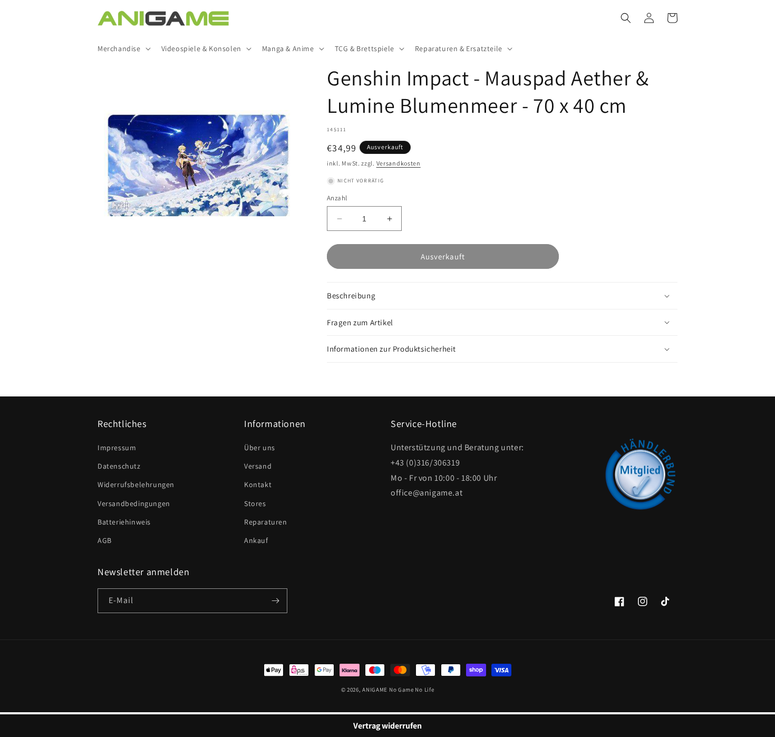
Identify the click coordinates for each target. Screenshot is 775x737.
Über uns (259, 447)
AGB (105, 540)
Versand (258, 466)
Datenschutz (119, 466)
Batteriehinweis (124, 522)
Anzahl (337, 197)
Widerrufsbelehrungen (136, 484)
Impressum (117, 447)
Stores (255, 503)
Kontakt (258, 484)
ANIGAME (375, 689)
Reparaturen (265, 522)
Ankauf (256, 540)
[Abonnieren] (275, 600)
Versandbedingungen (134, 503)
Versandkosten (398, 163)
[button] (123, 48)
